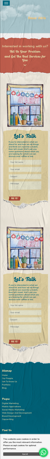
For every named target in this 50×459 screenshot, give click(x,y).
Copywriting (7, 419)
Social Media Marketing (13, 409)
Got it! (25, 454)
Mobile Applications (11, 406)
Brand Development (11, 416)
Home (5, 375)
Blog (4, 388)
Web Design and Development (17, 413)
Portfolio (6, 384)
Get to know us (9, 381)
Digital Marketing (10, 403)
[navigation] (6, 3)
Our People (7, 378)
